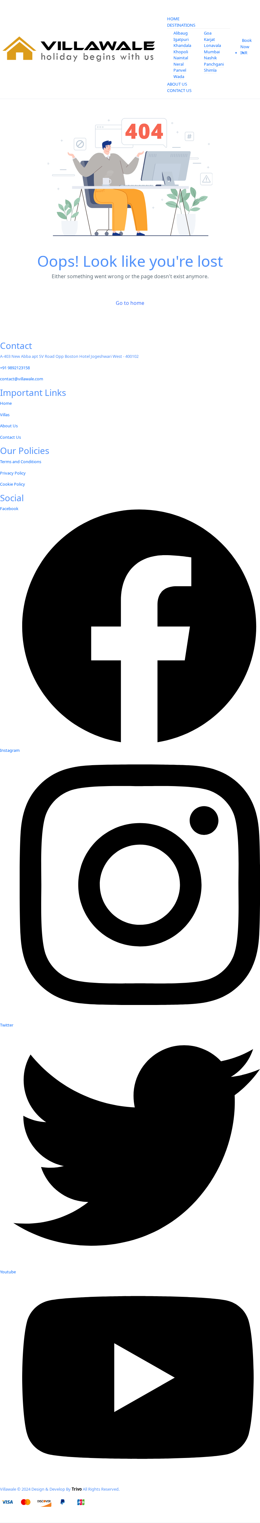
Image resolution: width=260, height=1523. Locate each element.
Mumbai (212, 52)
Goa (207, 33)
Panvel (179, 70)
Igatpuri (181, 39)
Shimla (210, 70)
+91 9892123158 (15, 368)
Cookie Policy (12, 484)
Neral (178, 64)
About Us (177, 84)
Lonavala (212, 45)
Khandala (182, 45)
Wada (178, 76)
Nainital (180, 58)
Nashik (210, 58)
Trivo (77, 1489)
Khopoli (180, 52)
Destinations (181, 25)
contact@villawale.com (21, 379)
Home (173, 19)
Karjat (209, 39)
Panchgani (214, 64)
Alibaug (180, 33)
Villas (5, 414)
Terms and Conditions (20, 461)
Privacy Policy (13, 473)
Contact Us (179, 90)
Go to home (130, 302)
